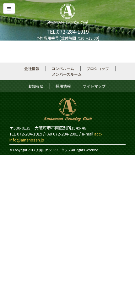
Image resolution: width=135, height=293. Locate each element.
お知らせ (35, 86)
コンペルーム (62, 68)
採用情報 (63, 86)
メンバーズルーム (67, 74)
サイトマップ (94, 86)
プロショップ (97, 68)
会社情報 (31, 68)
